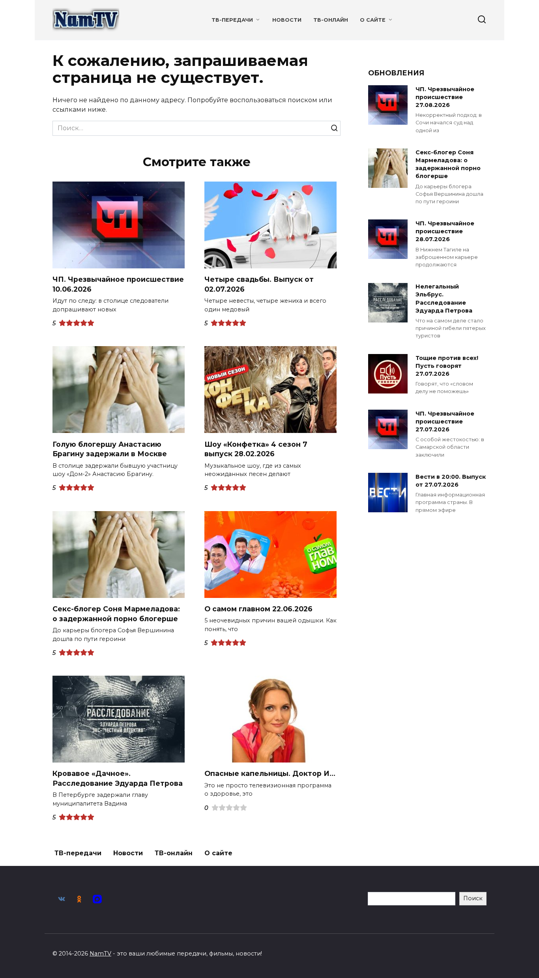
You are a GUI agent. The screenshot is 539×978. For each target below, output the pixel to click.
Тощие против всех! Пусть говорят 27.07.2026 (446, 365)
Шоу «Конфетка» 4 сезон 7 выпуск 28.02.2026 (255, 449)
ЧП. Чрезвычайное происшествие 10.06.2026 (118, 284)
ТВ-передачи (232, 20)
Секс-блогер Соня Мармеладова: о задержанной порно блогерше (116, 614)
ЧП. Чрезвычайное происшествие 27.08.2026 (444, 97)
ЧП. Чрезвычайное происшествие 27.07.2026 (444, 421)
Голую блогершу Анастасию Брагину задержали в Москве (109, 449)
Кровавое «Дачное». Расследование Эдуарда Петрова (117, 778)
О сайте (373, 20)
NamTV (100, 953)
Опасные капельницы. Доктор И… (269, 773)
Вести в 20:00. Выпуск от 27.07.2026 (450, 480)
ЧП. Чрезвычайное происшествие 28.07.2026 (444, 231)
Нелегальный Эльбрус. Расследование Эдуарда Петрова (443, 298)
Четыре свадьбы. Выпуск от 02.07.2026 (259, 284)
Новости (286, 20)
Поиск (473, 898)
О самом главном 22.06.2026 (258, 609)
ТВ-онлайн (330, 20)
